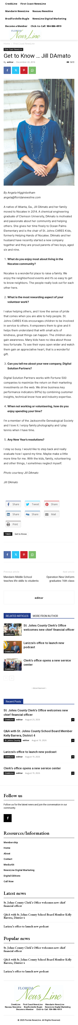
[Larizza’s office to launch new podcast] (13, 647)
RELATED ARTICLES (17, 615)
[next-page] (11, 678)
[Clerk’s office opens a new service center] (13, 664)
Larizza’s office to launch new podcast (30, 752)
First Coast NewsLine (24, 43)
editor (10, 62)
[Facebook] (7, 70)
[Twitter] (15, 70)
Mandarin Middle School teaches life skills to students (21, 578)
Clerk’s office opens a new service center (32, 768)
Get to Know (21, 534)
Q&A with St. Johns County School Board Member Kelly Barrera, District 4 (37, 916)
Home (7, 43)
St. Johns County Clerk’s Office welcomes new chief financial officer (34, 904)
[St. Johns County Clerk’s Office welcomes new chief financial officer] (13, 629)
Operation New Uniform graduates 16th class (60, 578)
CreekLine (9, 634)
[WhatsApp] (32, 70)
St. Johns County (12, 740)
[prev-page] (6, 678)
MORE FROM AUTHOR (45, 615)
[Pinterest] (24, 70)
